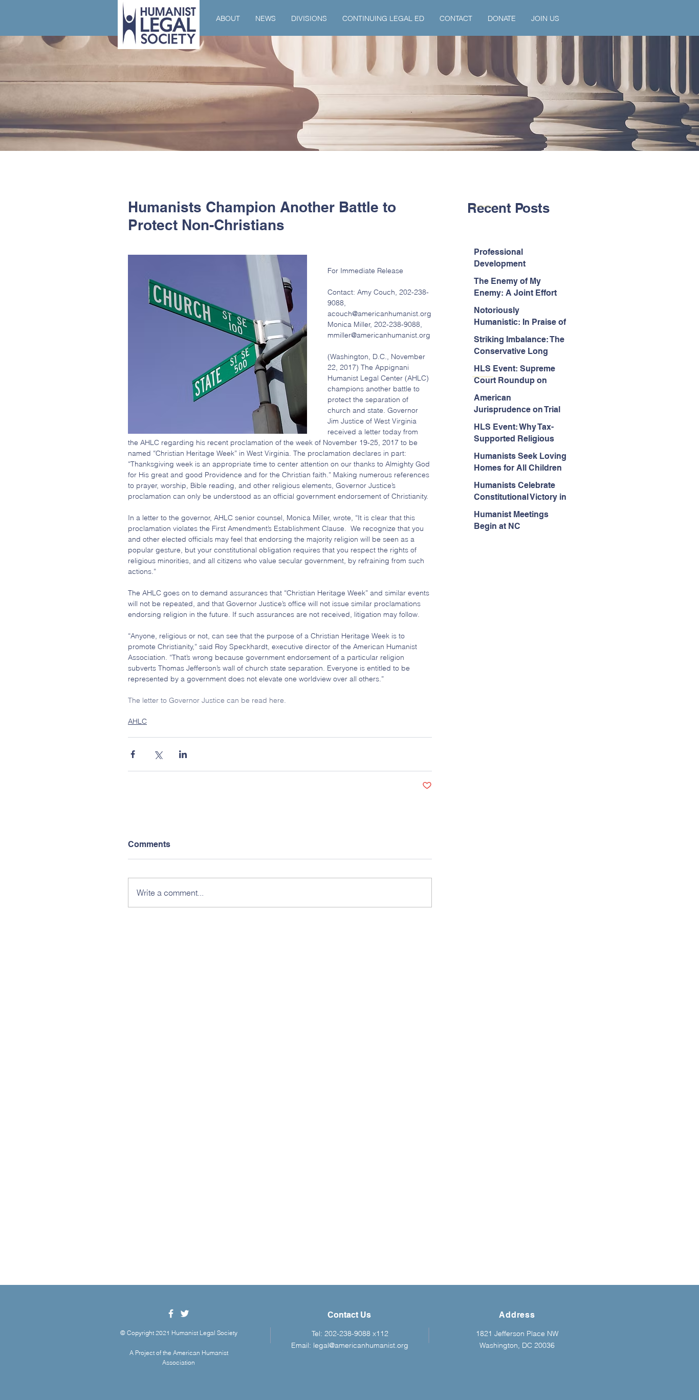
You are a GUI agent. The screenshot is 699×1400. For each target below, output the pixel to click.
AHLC (137, 721)
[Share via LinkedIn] (183, 754)
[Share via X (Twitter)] (158, 754)
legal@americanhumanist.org (360, 1345)
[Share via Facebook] (133, 754)
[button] (228, 18)
